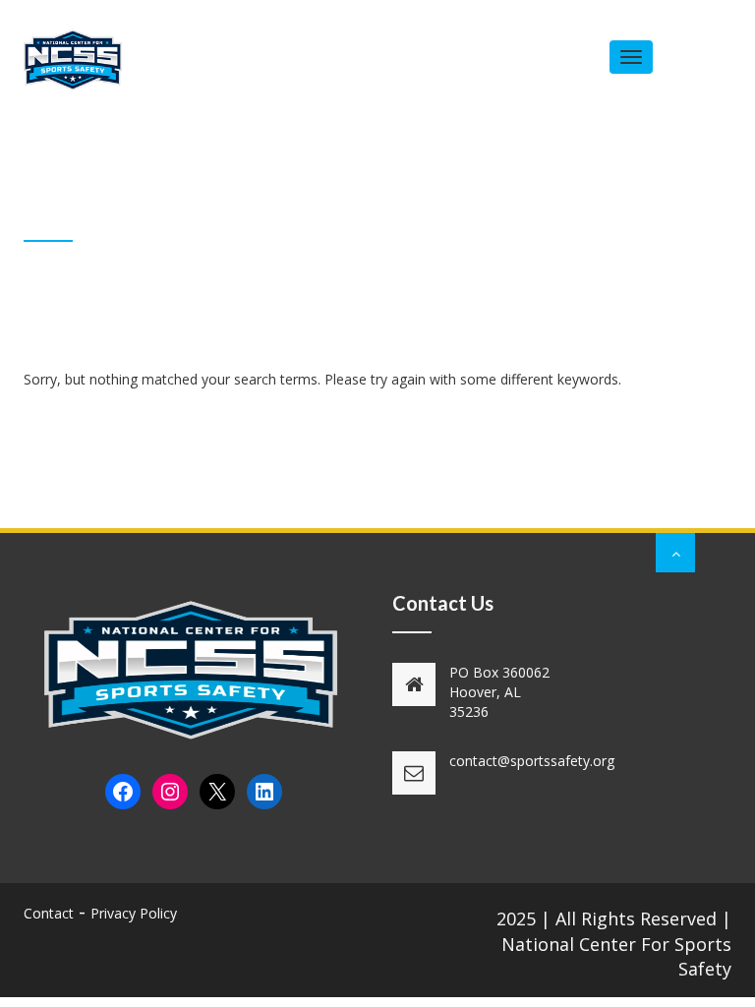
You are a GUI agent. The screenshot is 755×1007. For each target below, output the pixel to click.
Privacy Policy (133, 913)
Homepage (585, 225)
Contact (49, 913)
